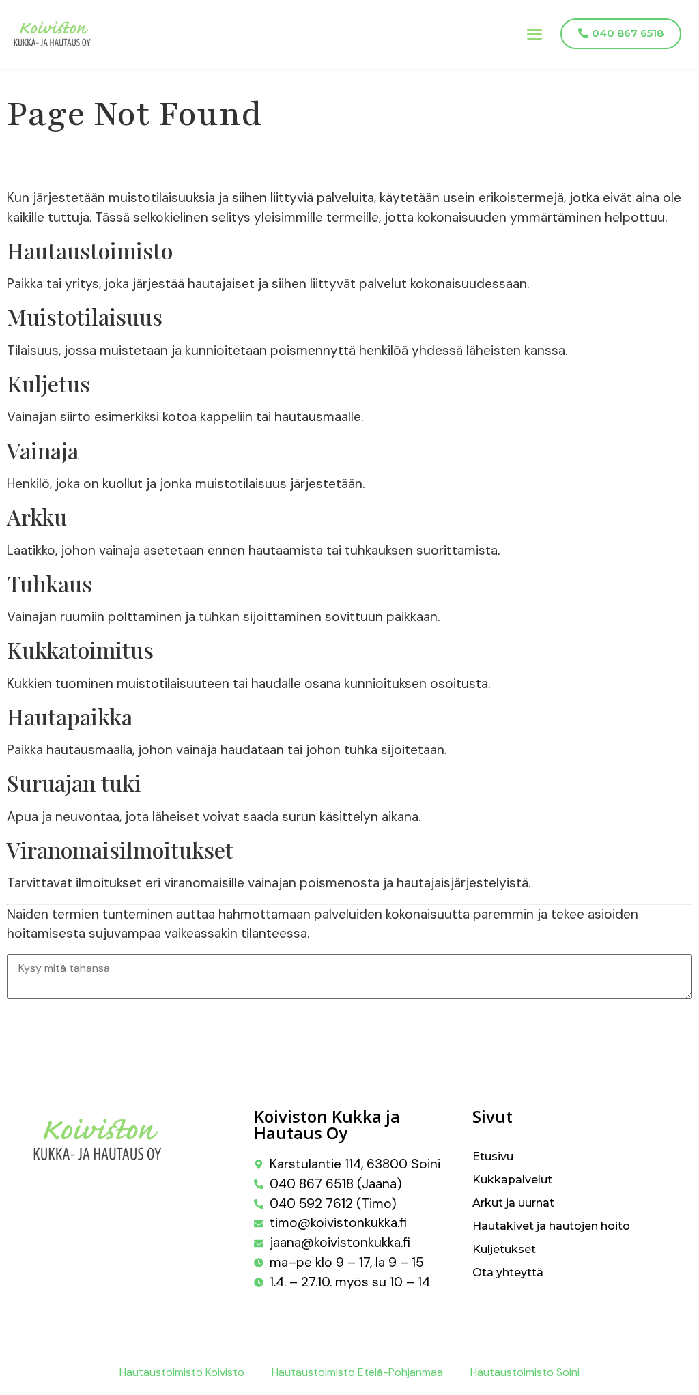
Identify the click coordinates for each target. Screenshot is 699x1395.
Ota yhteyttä (507, 1272)
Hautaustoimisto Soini (525, 1372)
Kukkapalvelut (512, 1179)
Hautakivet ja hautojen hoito (551, 1226)
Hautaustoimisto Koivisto (181, 1372)
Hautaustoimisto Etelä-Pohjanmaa (357, 1372)
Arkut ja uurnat (513, 1202)
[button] (534, 34)
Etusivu (492, 1156)
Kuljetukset (504, 1249)
